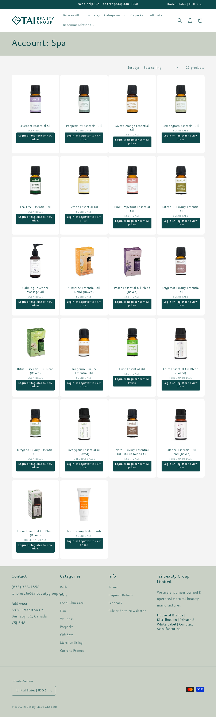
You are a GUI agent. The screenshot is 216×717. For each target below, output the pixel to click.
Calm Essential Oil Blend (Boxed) (180, 371)
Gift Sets (67, 635)
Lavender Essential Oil (35, 126)
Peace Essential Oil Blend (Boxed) (132, 290)
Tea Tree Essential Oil (35, 207)
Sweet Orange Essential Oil (132, 128)
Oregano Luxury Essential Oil (35, 452)
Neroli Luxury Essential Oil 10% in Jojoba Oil (132, 452)
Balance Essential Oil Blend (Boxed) (181, 452)
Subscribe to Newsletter (127, 611)
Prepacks (67, 627)
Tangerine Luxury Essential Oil (84, 371)
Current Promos (72, 651)
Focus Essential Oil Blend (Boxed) (35, 533)
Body (64, 595)
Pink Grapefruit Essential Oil (132, 209)
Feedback (115, 603)
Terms (112, 587)
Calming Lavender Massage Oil (35, 290)
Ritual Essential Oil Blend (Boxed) (35, 371)
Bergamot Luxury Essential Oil (181, 290)
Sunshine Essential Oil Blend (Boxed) (84, 290)
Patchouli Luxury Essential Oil (181, 209)
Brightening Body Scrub (84, 531)
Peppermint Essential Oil (84, 126)
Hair (63, 611)
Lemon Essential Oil (83, 207)
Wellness (67, 619)
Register (36, 136)
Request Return (120, 595)
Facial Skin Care (72, 603)
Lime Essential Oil (132, 369)
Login (22, 136)
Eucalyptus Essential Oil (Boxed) (83, 452)
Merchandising (71, 643)
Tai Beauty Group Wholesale (40, 707)
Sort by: (133, 68)
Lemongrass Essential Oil (181, 126)
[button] (91, 15)
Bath (63, 587)
